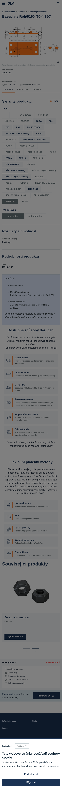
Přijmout (31, 782)
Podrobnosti (31, 774)
